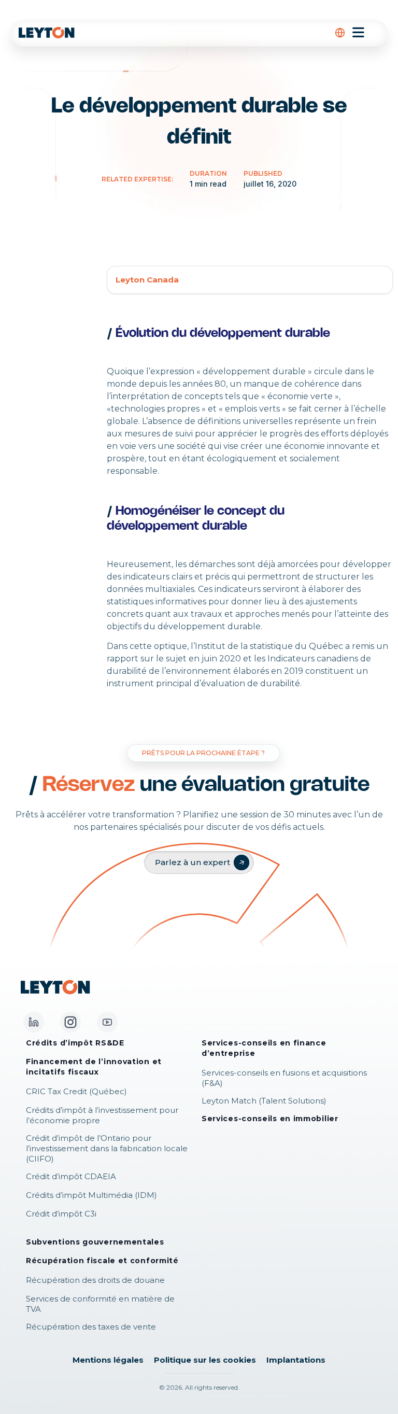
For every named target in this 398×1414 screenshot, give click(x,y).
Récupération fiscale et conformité (102, 1260)
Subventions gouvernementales (95, 1242)
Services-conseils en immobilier (270, 1118)
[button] (340, 32)
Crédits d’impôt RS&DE (75, 1043)
